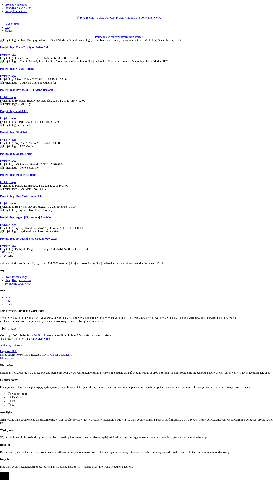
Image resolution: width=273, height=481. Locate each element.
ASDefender (42, 338)
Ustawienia (65, 354)
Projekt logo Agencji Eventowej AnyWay (25, 217)
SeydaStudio (33, 335)
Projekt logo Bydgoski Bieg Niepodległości (26, 89)
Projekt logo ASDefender (16, 153)
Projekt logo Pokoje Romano (18, 174)
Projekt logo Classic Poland (17, 68)
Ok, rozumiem (8, 358)
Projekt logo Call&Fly (14, 111)
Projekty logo (8, 54)
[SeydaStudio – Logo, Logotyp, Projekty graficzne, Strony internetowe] (119, 17)
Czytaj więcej (50, 354)
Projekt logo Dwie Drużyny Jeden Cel (24, 47)
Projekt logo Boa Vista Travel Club (22, 196)
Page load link (8, 351)
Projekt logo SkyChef (13, 132)
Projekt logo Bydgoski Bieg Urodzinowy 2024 (28, 238)
